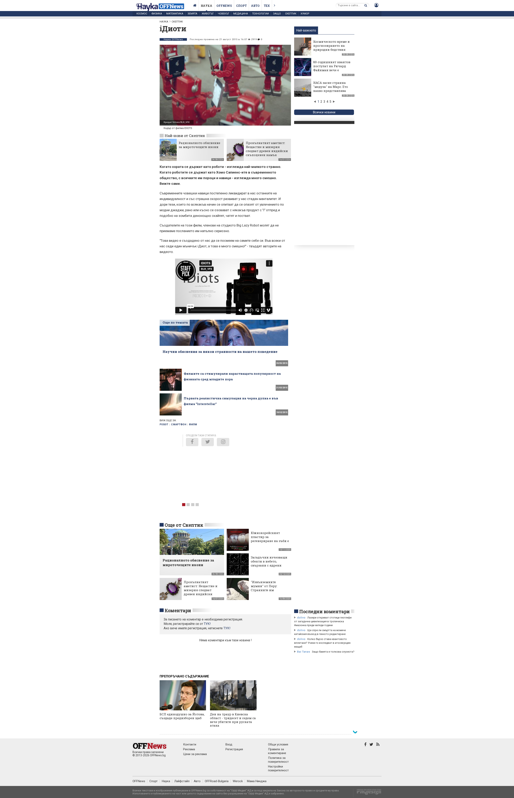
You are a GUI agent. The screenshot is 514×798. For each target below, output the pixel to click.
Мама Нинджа (256, 781)
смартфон (178, 424)
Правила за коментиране (277, 751)
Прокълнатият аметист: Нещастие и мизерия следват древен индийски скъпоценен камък (267, 149)
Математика (174, 13)
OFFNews (139, 781)
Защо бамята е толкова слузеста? (333, 651)
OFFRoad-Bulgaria (216, 781)
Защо (277, 13)
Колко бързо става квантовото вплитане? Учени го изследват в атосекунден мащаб (322, 643)
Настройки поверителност (278, 768)
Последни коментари (324, 611)
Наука (206, 6)
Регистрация (234, 749)
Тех (267, 6)
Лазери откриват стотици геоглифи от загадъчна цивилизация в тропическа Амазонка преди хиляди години (323, 621)
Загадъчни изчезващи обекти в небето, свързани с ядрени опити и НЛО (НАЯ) (269, 563)
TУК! (207, 624)
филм (193, 424)
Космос (142, 13)
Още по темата (175, 322)
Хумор (305, 13)
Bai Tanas (303, 651)
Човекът (223, 13)
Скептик (290, 13)
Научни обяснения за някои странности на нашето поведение (220, 351)
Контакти (189, 744)
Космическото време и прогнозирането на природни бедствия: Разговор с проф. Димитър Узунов (331, 50)
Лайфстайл (182, 781)
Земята (192, 13)
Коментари (178, 610)
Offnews (224, 6)
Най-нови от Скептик (185, 135)
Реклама (189, 749)
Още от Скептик (184, 525)
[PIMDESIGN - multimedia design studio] (367, 793)
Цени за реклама (195, 754)
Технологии (260, 13)
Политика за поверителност (278, 759)
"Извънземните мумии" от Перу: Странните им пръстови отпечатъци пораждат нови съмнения (269, 592)
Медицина (240, 13)
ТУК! (226, 628)
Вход (228, 744)
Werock (238, 781)
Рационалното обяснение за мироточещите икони (199, 145)
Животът (208, 13)
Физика (156, 13)
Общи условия (278, 744)
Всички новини (324, 112)
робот (164, 424)
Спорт (241, 6)
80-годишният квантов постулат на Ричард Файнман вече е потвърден (331, 68)
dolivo (301, 617)
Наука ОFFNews (173, 39)
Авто (255, 6)
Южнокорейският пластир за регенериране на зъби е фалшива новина (270, 539)
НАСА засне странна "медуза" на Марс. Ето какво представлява (330, 87)
